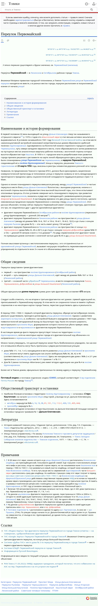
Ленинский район (13, 278)
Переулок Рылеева (11, 584)
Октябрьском (50, 73)
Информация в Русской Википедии (21, 551)
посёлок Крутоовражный (32, 163)
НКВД (72, 478)
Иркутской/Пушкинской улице (18, 478)
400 (64, 403)
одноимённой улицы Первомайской (18, 246)
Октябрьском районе (49, 212)
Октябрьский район (65, 272)
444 (78, 403)
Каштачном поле (88, 465)
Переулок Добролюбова (60, 584)
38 (42, 403)
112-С (59, 403)
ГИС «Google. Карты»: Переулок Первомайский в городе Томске (34, 536)
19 (39, 403)
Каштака (30, 154)
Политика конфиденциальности (16, 602)
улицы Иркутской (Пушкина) (58, 460)
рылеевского (28, 327)
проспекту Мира (24, 359)
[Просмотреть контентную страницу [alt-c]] (2, 40)
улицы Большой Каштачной (83, 235)
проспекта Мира (25, 324)
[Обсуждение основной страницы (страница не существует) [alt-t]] (8, 40)
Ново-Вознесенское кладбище (18, 470)
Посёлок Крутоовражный (42, 587)
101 (49, 403)
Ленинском (36, 73)
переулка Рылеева (12, 224)
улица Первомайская (31, 160)
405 (73, 403)
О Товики (38, 602)
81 (45, 403)
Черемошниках (52, 160)
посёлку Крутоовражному (58, 393)
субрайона (33, 281)
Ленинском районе (48, 218)
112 (54, 403)
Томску (27, 380)
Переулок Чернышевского (34, 584)
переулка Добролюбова (73, 230)
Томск (6, 427)
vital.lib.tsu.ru (30, 430)
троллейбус (12, 406)
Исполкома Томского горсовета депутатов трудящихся (68, 433)
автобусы (11, 403)
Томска (75, 73)
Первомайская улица (71, 80)
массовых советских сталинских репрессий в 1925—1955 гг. (32, 476)
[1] (22, 136)
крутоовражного (10, 327)
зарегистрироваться (24, 20)
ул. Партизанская (68, 510)
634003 (52, 377)
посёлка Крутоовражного (43, 272)
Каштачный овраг (51, 137)
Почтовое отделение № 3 (19, 510)
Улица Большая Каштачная (15, 587)
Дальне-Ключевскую (58, 134)
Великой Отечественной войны (67, 140)
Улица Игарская (81, 584)
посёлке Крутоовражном (73, 212)
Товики (14, 3)
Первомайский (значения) (65, 65)
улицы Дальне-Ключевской (35, 187)
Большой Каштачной (22, 199)
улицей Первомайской (76, 184)
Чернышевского (11, 284)
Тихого (88, 281)
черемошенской (24, 338)
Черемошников (18, 196)
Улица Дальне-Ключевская (68, 582)
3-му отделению (87, 377)
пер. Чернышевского (30, 507)
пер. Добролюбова (52, 507)
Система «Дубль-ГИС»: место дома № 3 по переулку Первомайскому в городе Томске (44, 542)
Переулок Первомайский (24, 582)
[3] (71, 223)
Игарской (5, 199)
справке (66, 25)
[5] (32, 380)
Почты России (7, 380)
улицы (21, 86)
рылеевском (24, 494)
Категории (6, 582)
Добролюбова (26, 284)
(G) (94, 49)
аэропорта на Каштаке (12, 318)
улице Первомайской (41, 338)
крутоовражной (73, 470)
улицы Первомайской (76, 202)
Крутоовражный (18, 145)
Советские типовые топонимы (35, 590)
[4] (51, 232)
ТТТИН (55, 590)
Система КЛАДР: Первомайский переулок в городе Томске (31, 548)
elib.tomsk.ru (30, 442)
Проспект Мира (45, 582)
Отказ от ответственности (57, 602)
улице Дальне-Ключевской (35, 356)
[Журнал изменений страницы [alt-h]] (89, 40)
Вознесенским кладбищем (73, 476)
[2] (48, 215)
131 (69, 403)
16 (35, 403)
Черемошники (8, 148)
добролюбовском (26, 504)
